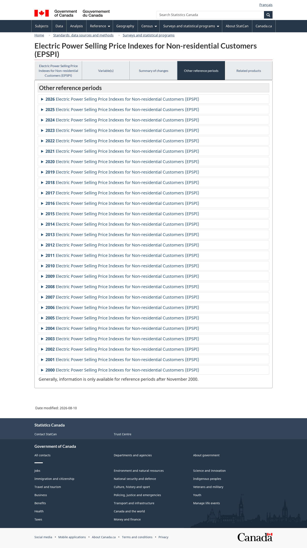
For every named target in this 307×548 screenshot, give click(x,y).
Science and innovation (209, 471)
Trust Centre (122, 434)
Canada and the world (129, 511)
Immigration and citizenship (54, 479)
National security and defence (135, 479)
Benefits (40, 503)
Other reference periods (201, 71)
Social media (43, 537)
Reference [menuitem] (98, 26)
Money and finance (127, 519)
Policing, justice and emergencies (137, 495)
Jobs (37, 471)
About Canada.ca (104, 537)
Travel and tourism (47, 487)
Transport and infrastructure (134, 503)
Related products (248, 71)
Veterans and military (208, 487)
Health (39, 511)
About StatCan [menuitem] (237, 26)
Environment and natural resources (139, 471)
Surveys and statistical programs (149, 35)
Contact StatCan (45, 434)
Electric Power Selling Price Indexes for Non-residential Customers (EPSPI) (58, 70)
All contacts (42, 455)
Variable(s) (106, 71)
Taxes (38, 519)
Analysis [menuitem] (76, 26)
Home (39, 35)
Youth (197, 495)
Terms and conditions (137, 537)
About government (206, 455)
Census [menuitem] (147, 26)
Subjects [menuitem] (41, 26)
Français (266, 5)
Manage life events (206, 503)
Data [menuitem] (59, 26)
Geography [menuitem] (125, 26)
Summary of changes (153, 71)
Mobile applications (72, 537)
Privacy (163, 537)
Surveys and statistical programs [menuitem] (189, 26)
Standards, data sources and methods (83, 35)
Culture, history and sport (132, 487)
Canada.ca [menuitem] (264, 26)
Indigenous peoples (207, 479)
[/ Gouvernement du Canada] (72, 14)
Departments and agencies (133, 455)
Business (40, 495)
